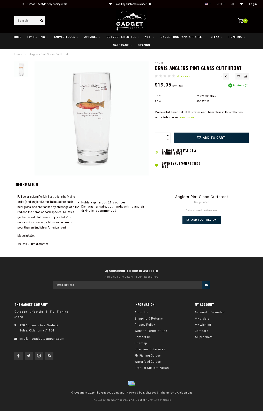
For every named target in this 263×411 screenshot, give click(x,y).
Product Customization (152, 367)
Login (253, 4)
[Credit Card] (131, 383)
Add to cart (213, 138)
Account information (210, 312)
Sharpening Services (150, 349)
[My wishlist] (241, 4)
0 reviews (183, 76)
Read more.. (187, 117)
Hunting (235, 36)
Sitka (215, 36)
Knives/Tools (64, 36)
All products (204, 337)
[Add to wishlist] (238, 76)
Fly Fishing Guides (148, 355)
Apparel (90, 36)
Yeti (148, 36)
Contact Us (143, 337)
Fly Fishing (36, 36)
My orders (202, 318)
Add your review (203, 219)
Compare (201, 330)
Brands (144, 45)
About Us (141, 312)
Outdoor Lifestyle (121, 36)
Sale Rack (121, 45)
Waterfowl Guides (148, 361)
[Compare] (232, 4)
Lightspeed (150, 392)
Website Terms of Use (151, 330)
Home (17, 36)
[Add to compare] (245, 76)
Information (26, 184)
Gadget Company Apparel (181, 36)
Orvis (159, 63)
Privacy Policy (145, 324)
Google (167, 400)
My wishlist (203, 324)
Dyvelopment (183, 392)
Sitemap (141, 343)
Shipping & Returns (149, 318)
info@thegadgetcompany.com (42, 338)
